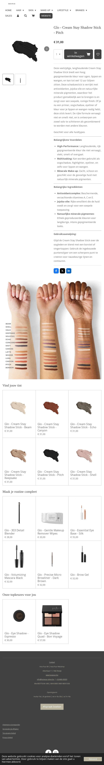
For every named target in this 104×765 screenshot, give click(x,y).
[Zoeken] (25, 16)
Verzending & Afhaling (10, 729)
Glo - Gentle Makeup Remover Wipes (51, 532)
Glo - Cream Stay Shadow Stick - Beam (18, 425)
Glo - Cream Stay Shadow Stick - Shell (83, 473)
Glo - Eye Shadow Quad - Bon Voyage (50, 635)
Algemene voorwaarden (11, 725)
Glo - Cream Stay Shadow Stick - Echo (83, 425)
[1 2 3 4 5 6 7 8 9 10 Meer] (58, 54)
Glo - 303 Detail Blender (14, 532)
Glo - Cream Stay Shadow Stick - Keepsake (15, 475)
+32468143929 (61, 679)
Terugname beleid (9, 733)
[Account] (18, 16)
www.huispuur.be (52, 675)
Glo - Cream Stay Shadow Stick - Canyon (48, 427)
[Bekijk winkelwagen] (33, 16)
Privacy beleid (8, 737)
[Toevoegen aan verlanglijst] (97, 54)
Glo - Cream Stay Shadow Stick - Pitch (51, 473)
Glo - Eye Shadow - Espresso (16, 635)
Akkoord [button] (93, 759)
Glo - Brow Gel (79, 574)
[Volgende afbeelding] (46, 48)
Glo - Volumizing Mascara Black (15, 576)
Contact (52, 662)
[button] (8, 79)
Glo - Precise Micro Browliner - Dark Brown (49, 578)
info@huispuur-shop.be (45, 679)
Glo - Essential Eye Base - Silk (82, 532)
